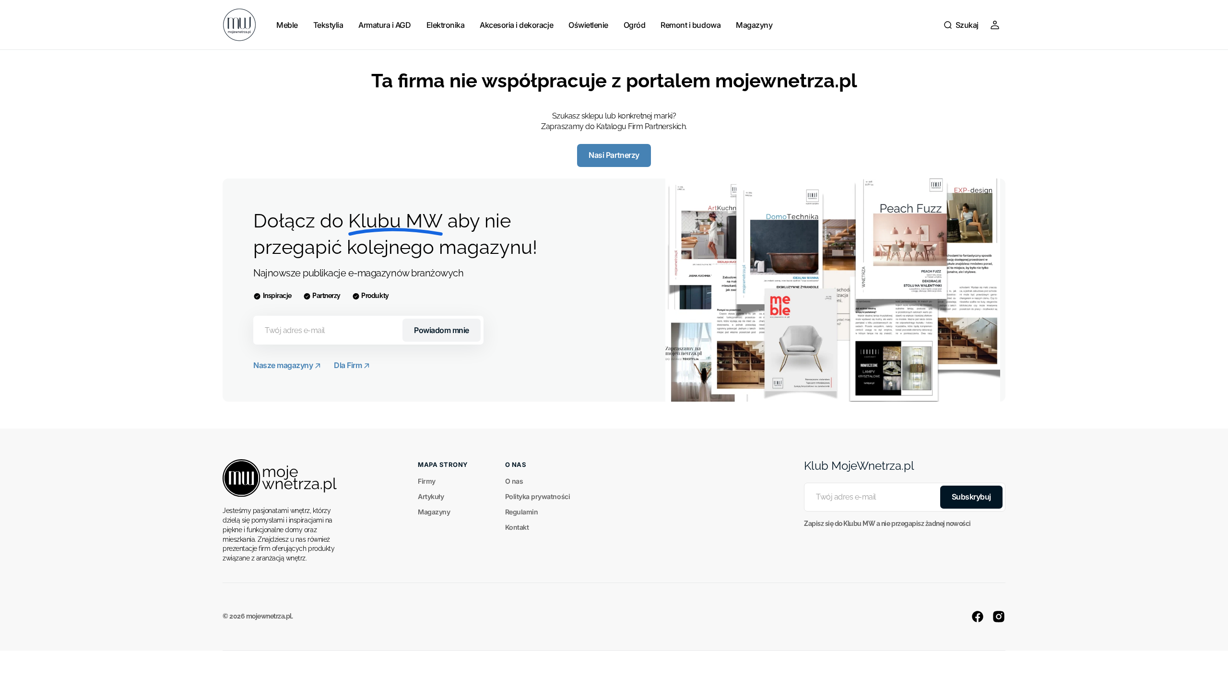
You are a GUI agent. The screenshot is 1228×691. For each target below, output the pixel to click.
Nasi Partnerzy (614, 155)
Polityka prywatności (537, 496)
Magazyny (434, 512)
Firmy (427, 481)
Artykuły (431, 496)
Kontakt (517, 527)
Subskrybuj (971, 496)
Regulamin (521, 512)
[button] (961, 25)
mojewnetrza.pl (269, 616)
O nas (514, 481)
